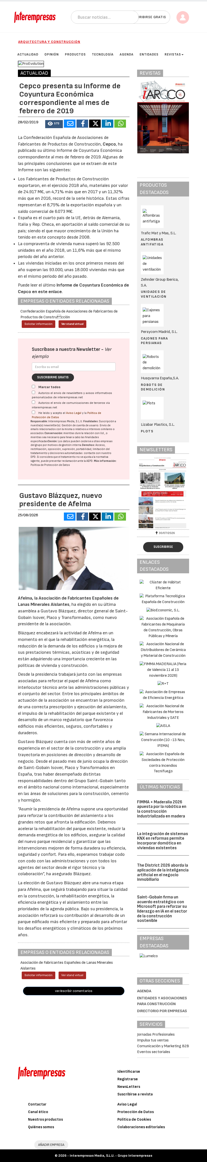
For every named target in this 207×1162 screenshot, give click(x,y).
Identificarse (128, 1071)
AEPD (89, 461)
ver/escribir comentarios (73, 991)
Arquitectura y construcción (49, 42)
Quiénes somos (41, 1127)
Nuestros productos (45, 1119)
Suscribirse (163, 547)
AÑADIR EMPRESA (51, 1145)
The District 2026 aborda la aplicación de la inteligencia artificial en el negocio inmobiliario (163, 872)
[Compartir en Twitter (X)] (95, 124)
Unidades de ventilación (153, 294)
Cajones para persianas (154, 340)
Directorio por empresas (162, 1011)
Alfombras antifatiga (152, 241)
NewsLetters (128, 1086)
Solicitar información (38, 324)
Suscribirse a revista (135, 1094)
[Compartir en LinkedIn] (107, 124)
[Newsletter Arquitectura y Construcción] (163, 493)
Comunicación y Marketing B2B (163, 1046)
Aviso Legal (73, 413)
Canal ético (38, 1112)
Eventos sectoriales (153, 1052)
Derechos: (88, 445)
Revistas (173, 54)
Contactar (37, 1104)
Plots (147, 431)
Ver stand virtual (72, 324)
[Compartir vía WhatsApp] (120, 124)
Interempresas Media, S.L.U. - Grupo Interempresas (111, 1155)
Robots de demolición (153, 387)
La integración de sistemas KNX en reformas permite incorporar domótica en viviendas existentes (162, 841)
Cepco (109, 144)
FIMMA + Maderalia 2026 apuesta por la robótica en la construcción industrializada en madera (161, 809)
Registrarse (127, 1079)
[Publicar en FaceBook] (82, 124)
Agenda (144, 991)
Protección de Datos (135, 1112)
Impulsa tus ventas (153, 1040)
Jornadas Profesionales (156, 1034)
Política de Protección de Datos (50, 465)
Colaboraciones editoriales (141, 1127)
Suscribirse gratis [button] (148, 17)
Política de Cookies (134, 1119)
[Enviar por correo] (69, 124)
